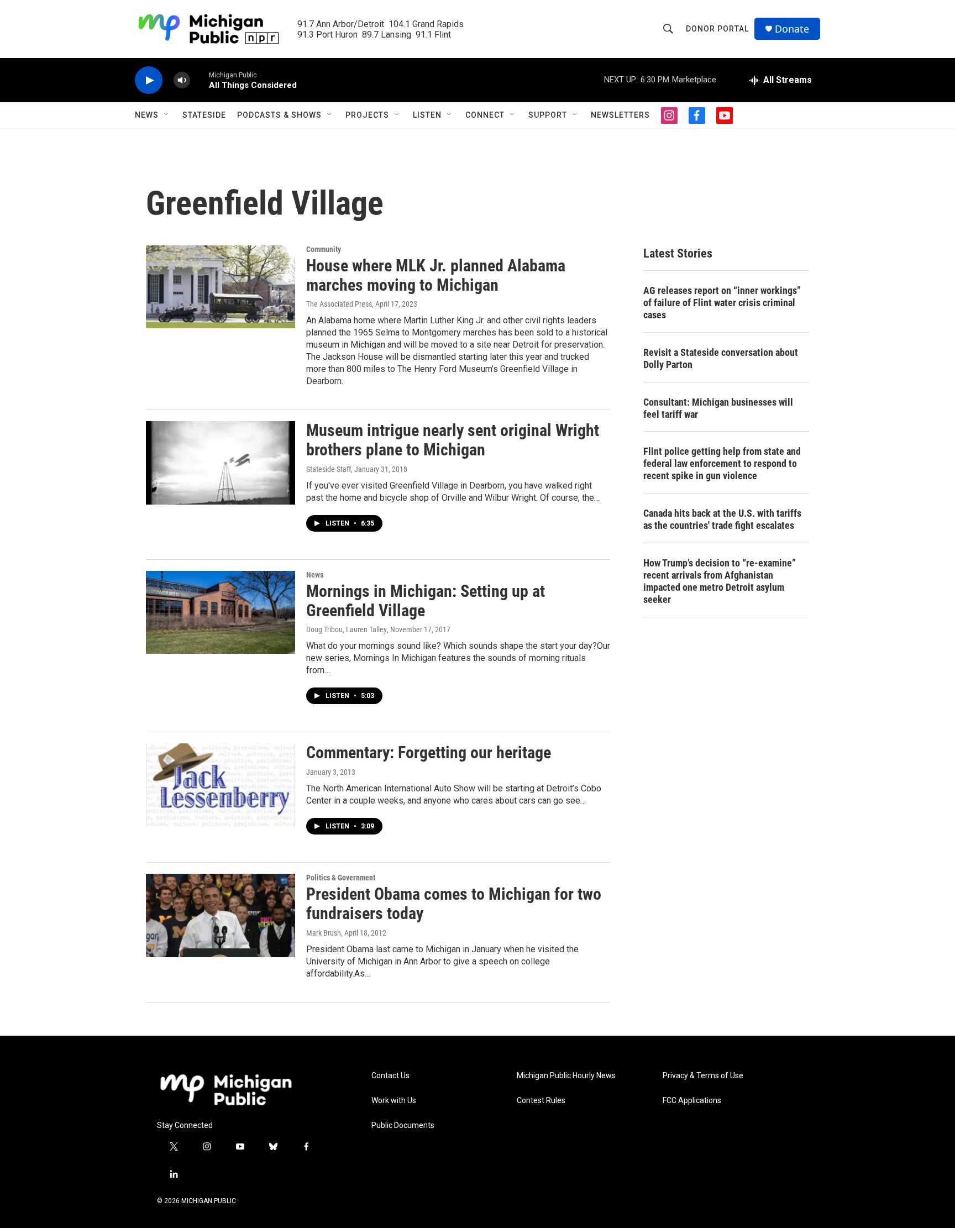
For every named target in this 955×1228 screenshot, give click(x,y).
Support (547, 115)
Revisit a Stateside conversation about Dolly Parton (720, 358)
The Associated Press (339, 304)
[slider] (199, 80)
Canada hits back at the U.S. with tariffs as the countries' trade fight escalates (722, 519)
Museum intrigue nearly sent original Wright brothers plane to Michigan (452, 440)
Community (323, 249)
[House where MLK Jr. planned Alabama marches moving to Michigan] (220, 286)
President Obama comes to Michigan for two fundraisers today (453, 903)
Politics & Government (340, 877)
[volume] (181, 80)
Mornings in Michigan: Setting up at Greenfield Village (425, 600)
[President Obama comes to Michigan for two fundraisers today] (220, 915)
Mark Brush (323, 932)
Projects (367, 115)
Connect (485, 115)
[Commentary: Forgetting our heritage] (220, 784)
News (147, 115)
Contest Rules (541, 1100)
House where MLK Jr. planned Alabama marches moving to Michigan (435, 275)
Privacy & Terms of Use (703, 1076)
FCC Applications (692, 1100)
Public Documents (402, 1125)
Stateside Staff (328, 469)
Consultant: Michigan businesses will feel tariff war (718, 408)
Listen (427, 115)
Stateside (204, 115)
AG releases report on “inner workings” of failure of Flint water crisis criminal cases (722, 303)
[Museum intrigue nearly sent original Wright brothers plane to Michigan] (220, 462)
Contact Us (390, 1076)
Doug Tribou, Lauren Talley (346, 629)
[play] (149, 80)
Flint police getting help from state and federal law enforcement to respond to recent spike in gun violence (722, 463)
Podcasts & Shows (279, 115)
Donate (792, 29)
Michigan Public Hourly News (566, 1076)
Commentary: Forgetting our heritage (428, 752)
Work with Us (393, 1100)
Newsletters (620, 115)
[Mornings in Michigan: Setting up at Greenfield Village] (220, 612)
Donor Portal (717, 28)
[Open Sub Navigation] (166, 115)
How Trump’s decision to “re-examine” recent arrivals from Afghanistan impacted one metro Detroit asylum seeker (719, 581)
